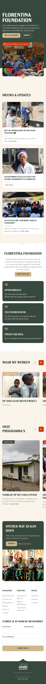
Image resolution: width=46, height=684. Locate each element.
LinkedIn (34, 599)
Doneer (27, 35)
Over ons (5, 609)
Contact (5, 613)
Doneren (11, 544)
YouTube (34, 603)
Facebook (35, 596)
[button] (35, 362)
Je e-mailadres (8, 637)
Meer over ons (23, 274)
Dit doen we (7, 599)
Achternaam (29, 627)
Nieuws (5, 606)
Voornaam (6, 627)
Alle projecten (7, 603)
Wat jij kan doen (11, 35)
